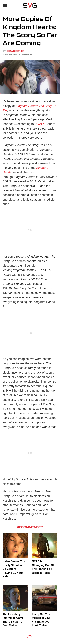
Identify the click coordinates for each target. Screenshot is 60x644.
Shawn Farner (15, 51)
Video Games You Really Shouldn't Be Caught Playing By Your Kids (14, 569)
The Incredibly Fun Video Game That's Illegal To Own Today (13, 620)
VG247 (39, 124)
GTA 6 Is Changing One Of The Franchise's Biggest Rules (43, 567)
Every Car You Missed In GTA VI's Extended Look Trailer (41, 620)
